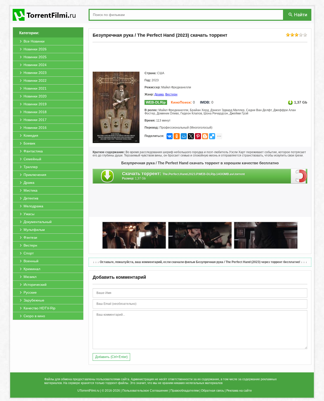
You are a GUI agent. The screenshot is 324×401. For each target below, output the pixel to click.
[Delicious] (212, 136)
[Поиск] (298, 14)
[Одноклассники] (177, 136)
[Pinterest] (198, 136)
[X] (191, 136)
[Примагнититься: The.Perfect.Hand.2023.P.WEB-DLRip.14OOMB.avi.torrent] (299, 176)
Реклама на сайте (239, 390)
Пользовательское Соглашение (145, 390)
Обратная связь (212, 390)
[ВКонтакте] (170, 136)
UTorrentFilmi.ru (88, 390)
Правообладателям (184, 390)
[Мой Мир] (184, 136)
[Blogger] (205, 136)
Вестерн (171, 94)
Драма (159, 94)
